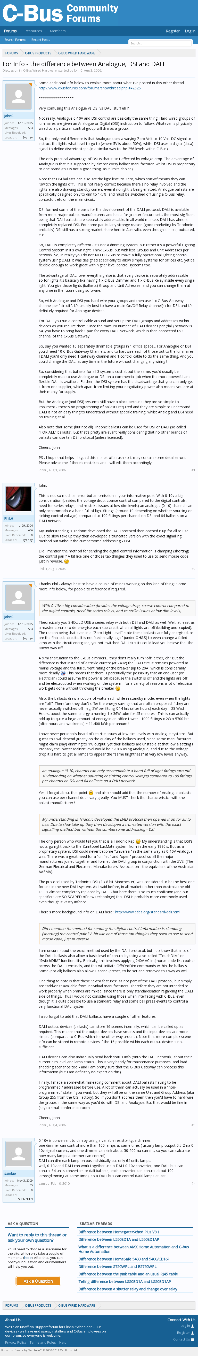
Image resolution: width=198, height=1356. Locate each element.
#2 (193, 569)
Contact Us (182, 1339)
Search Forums (15, 39)
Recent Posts (40, 39)
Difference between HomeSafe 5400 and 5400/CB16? (123, 1258)
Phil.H (8, 518)
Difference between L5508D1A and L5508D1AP (118, 1239)
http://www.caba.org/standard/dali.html (147, 912)
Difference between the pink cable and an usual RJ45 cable (128, 1273)
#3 (193, 1125)
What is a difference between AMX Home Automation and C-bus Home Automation (133, 1249)
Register (173, 30)
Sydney (28, 137)
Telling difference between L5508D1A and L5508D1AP (124, 1281)
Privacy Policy (15, 1342)
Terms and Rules (43, 1342)
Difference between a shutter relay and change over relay (127, 1288)
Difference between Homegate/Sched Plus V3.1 (119, 1231)
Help (63, 1342)
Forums (10, 30)
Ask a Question (38, 1281)
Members (58, 30)
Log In (190, 30)
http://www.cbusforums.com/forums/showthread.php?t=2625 (90, 88)
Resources (33, 30)
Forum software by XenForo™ (39, 1350)
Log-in (186, 1325)
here (28, 1257)
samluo (10, 1173)
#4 (193, 1183)
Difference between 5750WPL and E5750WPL (117, 1266)
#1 (193, 470)
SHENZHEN (25, 1199)
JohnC (8, 116)
